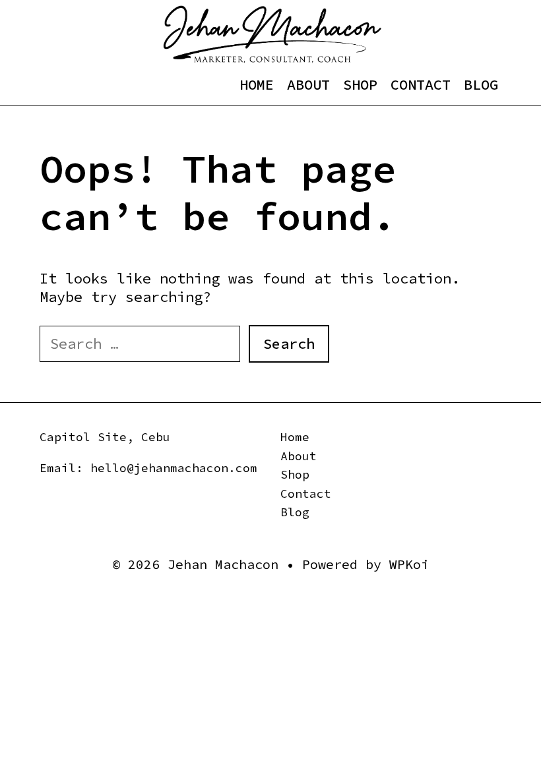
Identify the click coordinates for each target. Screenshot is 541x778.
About (308, 84)
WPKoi (409, 564)
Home (256, 84)
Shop (360, 84)
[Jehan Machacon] (272, 33)
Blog (481, 84)
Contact (421, 84)
